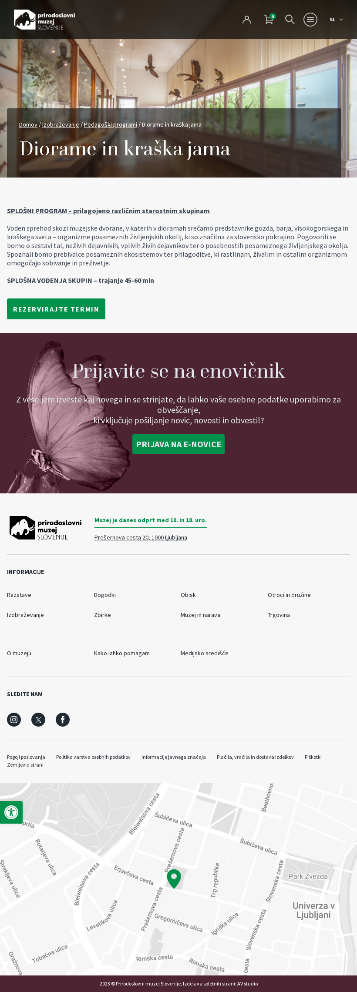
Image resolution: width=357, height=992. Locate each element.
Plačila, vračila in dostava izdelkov (255, 757)
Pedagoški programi (110, 124)
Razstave (19, 595)
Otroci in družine (289, 595)
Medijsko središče (205, 653)
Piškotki (313, 757)
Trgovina (279, 615)
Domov (28, 124)
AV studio (247, 983)
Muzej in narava (200, 615)
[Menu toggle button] (310, 20)
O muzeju (19, 653)
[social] (14, 720)
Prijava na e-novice (178, 444)
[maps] (178, 879)
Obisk (188, 595)
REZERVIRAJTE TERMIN (56, 309)
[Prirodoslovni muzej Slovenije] (44, 20)
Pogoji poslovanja (26, 757)
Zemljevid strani (25, 764)
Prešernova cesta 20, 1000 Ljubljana (140, 537)
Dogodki (105, 595)
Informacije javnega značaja (173, 757)
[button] (11, 812)
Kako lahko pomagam (122, 653)
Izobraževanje (60, 124)
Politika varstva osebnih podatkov (93, 757)
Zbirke (102, 615)
